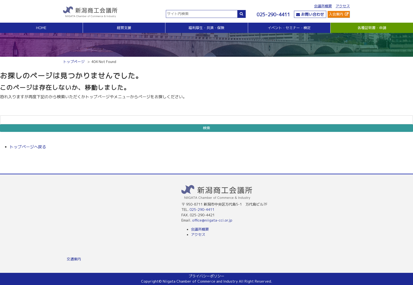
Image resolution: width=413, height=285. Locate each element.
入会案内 (336, 14)
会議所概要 (323, 6)
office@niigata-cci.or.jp (212, 220)
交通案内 (74, 259)
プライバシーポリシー (206, 276)
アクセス (343, 6)
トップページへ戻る (28, 147)
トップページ (74, 61)
